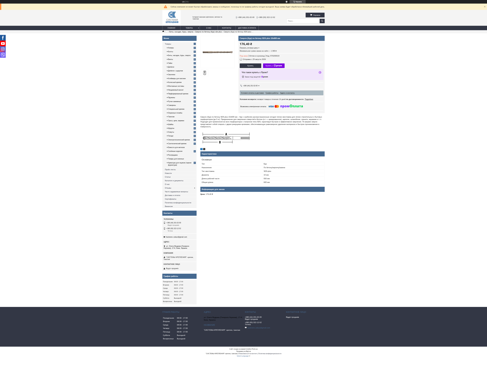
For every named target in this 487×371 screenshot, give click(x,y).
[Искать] (322, 21)
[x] (204, 149)
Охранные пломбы (175, 113)
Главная (171, 28)
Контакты (226, 28)
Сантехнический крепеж (177, 144)
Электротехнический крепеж (179, 140)
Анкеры (171, 48)
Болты (170, 52)
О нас (208, 28)
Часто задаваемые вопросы (176, 192)
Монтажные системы (176, 86)
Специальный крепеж (176, 109)
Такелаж (171, 117)
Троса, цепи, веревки (176, 121)
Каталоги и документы (174, 181)
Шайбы (170, 124)
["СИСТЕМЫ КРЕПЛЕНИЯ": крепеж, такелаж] (171, 25)
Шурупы (171, 128)
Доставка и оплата (247, 28)
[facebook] (201, 149)
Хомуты (171, 132)
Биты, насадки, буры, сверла (181, 32)
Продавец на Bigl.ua (243, 351)
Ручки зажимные (174, 101)
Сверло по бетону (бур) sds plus (208, 32)
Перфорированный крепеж (178, 94)
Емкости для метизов (176, 147)
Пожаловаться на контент (247, 354)
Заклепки (171, 74)
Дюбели (171, 67)
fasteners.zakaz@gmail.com (176, 237)
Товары (189, 28)
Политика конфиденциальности (178, 203)
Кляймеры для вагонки (177, 78)
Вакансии (169, 206)
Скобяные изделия (175, 151)
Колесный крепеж (175, 82)
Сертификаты (170, 199)
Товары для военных (176, 159)
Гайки (170, 63)
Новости (168, 173)
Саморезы (172, 105)
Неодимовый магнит (176, 90)
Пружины (171, 97)
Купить (250, 66)
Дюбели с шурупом (175, 71)
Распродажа (173, 155)
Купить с (269, 66)
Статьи (168, 177)
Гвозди (170, 136)
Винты (170, 59)
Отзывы (168, 188)
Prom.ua (255, 349)
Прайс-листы (170, 169)
